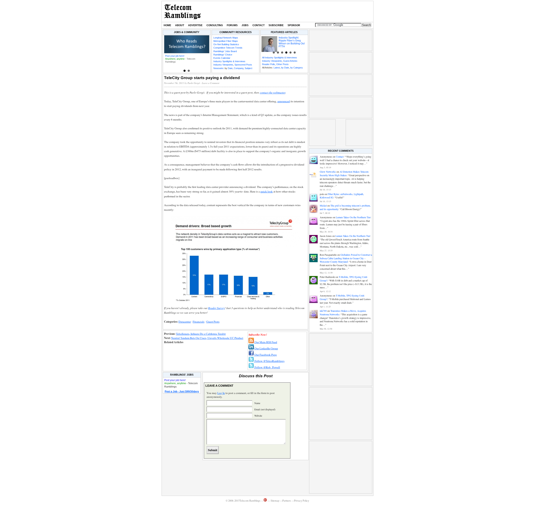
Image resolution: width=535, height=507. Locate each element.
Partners (286, 500)
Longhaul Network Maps (225, 37)
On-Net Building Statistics (226, 44)
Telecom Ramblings (182, 11)
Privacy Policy (301, 500)
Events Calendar (221, 58)
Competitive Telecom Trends (227, 47)
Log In (221, 393)
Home (167, 25)
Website (258, 415)
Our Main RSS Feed (265, 342)
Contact (258, 25)
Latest (277, 67)
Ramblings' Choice (222, 54)
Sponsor (294, 25)
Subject (248, 68)
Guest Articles (290, 61)
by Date (285, 67)
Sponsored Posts (243, 64)
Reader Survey (216, 308)
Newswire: (218, 68)
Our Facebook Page (265, 355)
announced (283, 101)
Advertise (195, 25)
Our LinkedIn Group (266, 348)
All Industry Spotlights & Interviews (279, 57)
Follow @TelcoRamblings (269, 361)
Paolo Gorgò (193, 83)
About (179, 25)
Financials (198, 321)
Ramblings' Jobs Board (225, 51)
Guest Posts (212, 321)
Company (238, 68)
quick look (266, 191)
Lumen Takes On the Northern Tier (353, 217)
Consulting (214, 25)
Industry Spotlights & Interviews (229, 61)
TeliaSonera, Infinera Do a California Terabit (201, 334)
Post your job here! (174, 56)
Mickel (323, 205)
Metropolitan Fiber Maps (225, 41)
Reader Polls (268, 64)
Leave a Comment (210, 83)
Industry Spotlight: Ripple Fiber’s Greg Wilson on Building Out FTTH (291, 42)
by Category (296, 67)
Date (230, 68)
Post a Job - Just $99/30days (182, 391)
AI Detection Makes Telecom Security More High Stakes (344, 173)
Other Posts (282, 64)
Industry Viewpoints (223, 64)
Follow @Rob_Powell (267, 367)
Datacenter (184, 321)
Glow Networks (328, 171)
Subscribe (276, 25)
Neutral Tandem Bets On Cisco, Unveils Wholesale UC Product (207, 338)
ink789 (323, 310)
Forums (232, 25)
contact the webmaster (272, 92)
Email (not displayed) (264, 409)
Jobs (245, 25)
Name (257, 403)
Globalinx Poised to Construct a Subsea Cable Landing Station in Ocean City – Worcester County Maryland (346, 258)
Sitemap (275, 500)
